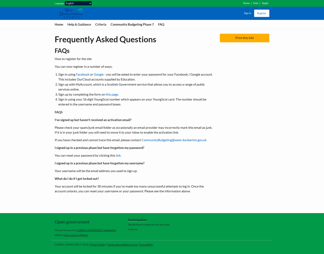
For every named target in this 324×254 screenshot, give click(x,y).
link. (118, 155)
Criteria (100, 24)
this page (112, 94)
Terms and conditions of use (122, 244)
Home (246, 3)
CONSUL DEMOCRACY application (96, 230)
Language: (59, 3)
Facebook (82, 74)
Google (99, 74)
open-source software (76, 234)
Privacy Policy (98, 244)
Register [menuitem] (261, 13)
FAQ (161, 24)
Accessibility (146, 244)
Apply (265, 3)
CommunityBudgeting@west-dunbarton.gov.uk (174, 140)
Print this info (244, 38)
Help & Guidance (79, 24)
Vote (255, 3)
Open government (72, 221)
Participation (137, 220)
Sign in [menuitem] (247, 13)
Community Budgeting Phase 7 (132, 24)
